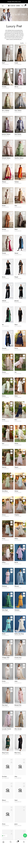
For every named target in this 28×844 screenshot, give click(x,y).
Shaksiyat (4, 586)
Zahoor (16, 491)
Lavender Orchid (6, 729)
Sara (16, 419)
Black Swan (18, 753)
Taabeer (17, 182)
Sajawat (4, 467)
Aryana (4, 372)
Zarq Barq (5, 491)
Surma (3, 277)
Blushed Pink (18, 705)
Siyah (16, 800)
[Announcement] (14, 2)
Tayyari (16, 467)
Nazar (3, 538)
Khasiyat (17, 586)
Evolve (3, 681)
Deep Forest (5, 753)
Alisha (3, 419)
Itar (3, 324)
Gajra (16, 324)
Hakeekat (17, 610)
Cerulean (4, 776)
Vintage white (5, 657)
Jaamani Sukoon (6, 134)
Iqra (3, 443)
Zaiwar (4, 515)
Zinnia (3, 824)
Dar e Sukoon (5, 110)
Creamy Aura (18, 657)
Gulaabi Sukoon (6, 158)
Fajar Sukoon (18, 110)
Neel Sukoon (18, 134)
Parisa (16, 348)
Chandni (4, 348)
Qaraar (16, 86)
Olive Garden (18, 729)
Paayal (16, 277)
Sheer (16, 229)
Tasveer (4, 253)
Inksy (16, 776)
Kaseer (4, 205)
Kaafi (3, 63)
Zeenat (16, 253)
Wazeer (4, 182)
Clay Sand (4, 705)
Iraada (16, 63)
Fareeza (4, 86)
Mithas (3, 562)
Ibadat (3, 634)
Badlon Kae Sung (19, 634)
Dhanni (4, 800)
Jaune (16, 824)
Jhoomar (17, 301)
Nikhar (16, 538)
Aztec (16, 681)
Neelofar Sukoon (19, 158)
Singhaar (17, 515)
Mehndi (4, 301)
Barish (16, 562)
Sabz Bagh (5, 610)
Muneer (4, 229)
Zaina (16, 396)
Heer (16, 205)
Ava (16, 372)
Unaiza (16, 443)
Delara (4, 396)
